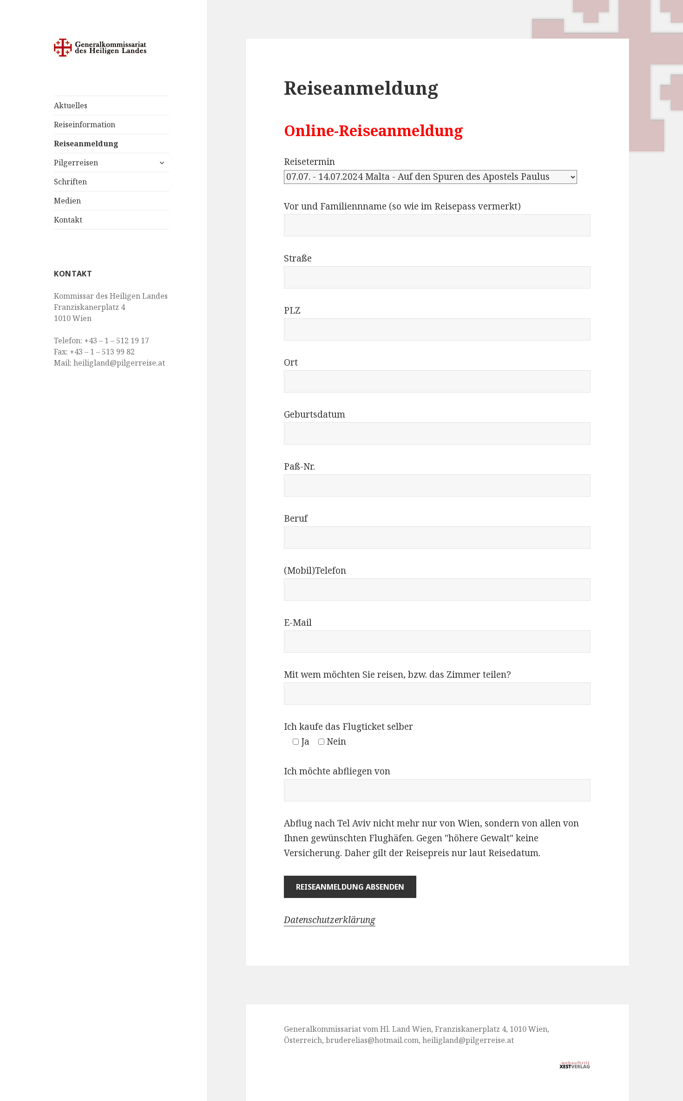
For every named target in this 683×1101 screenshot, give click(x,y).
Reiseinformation (84, 124)
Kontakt (68, 220)
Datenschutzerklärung (329, 920)
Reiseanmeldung (86, 143)
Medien (67, 201)
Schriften (70, 182)
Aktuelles (70, 105)
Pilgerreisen (76, 162)
